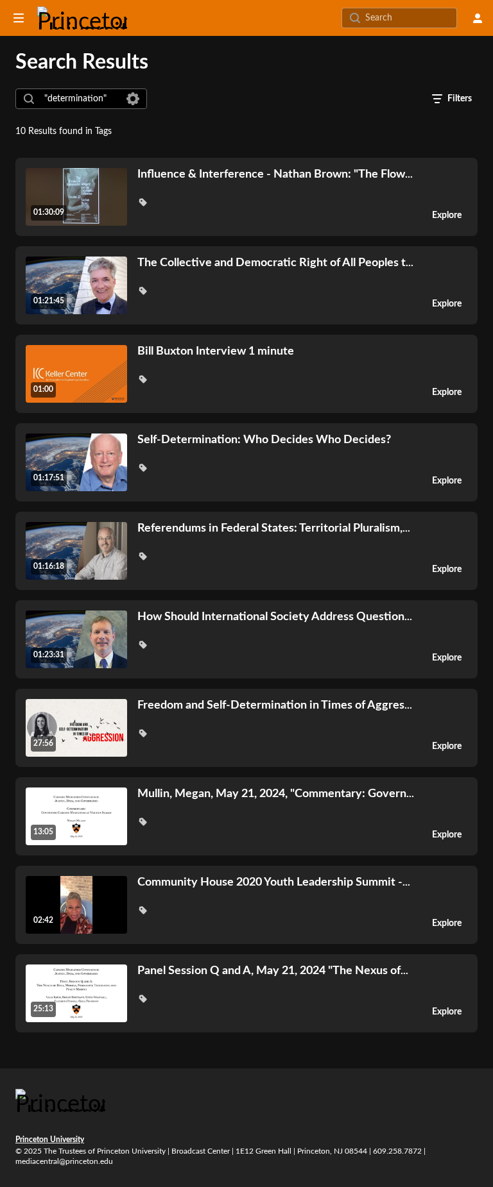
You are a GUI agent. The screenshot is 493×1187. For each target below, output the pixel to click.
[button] (142, 202)
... (275, 174)
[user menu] (477, 18)
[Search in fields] (132, 98)
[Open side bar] (18, 18)
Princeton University (49, 1139)
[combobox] (80, 98)
